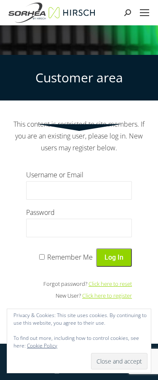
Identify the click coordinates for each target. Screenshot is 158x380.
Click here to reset (110, 284)
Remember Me (70, 257)
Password (40, 212)
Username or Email (54, 174)
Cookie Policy (42, 345)
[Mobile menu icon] (144, 13)
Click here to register (107, 295)
